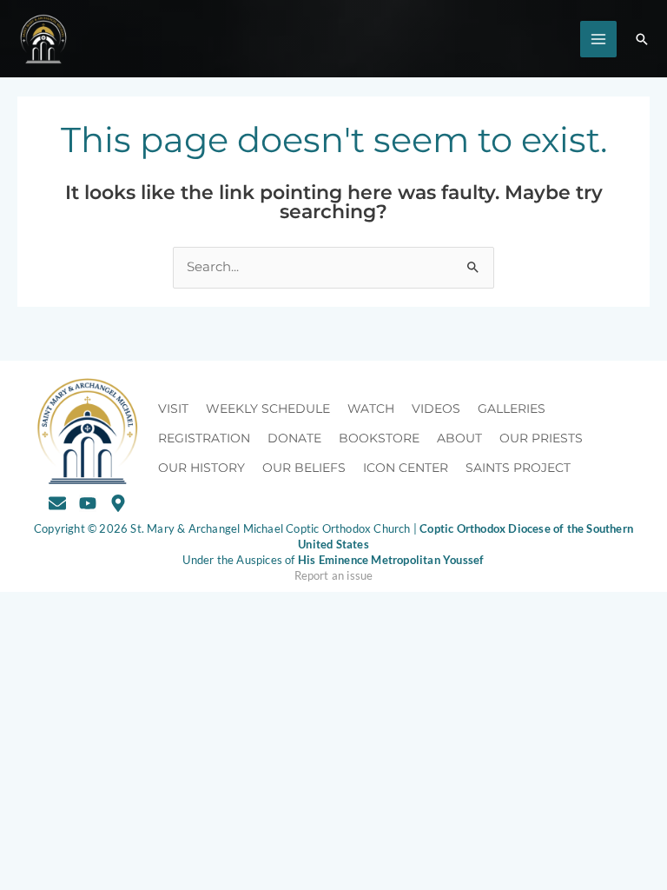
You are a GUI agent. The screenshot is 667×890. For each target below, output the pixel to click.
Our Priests (541, 438)
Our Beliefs (304, 467)
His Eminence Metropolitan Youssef (391, 560)
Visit (173, 408)
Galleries (511, 408)
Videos (436, 408)
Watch (370, 408)
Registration (204, 438)
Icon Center (405, 467)
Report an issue (333, 575)
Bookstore (379, 438)
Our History (201, 467)
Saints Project (518, 467)
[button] (642, 39)
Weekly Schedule (268, 408)
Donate (294, 438)
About (459, 438)
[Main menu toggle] (598, 39)
